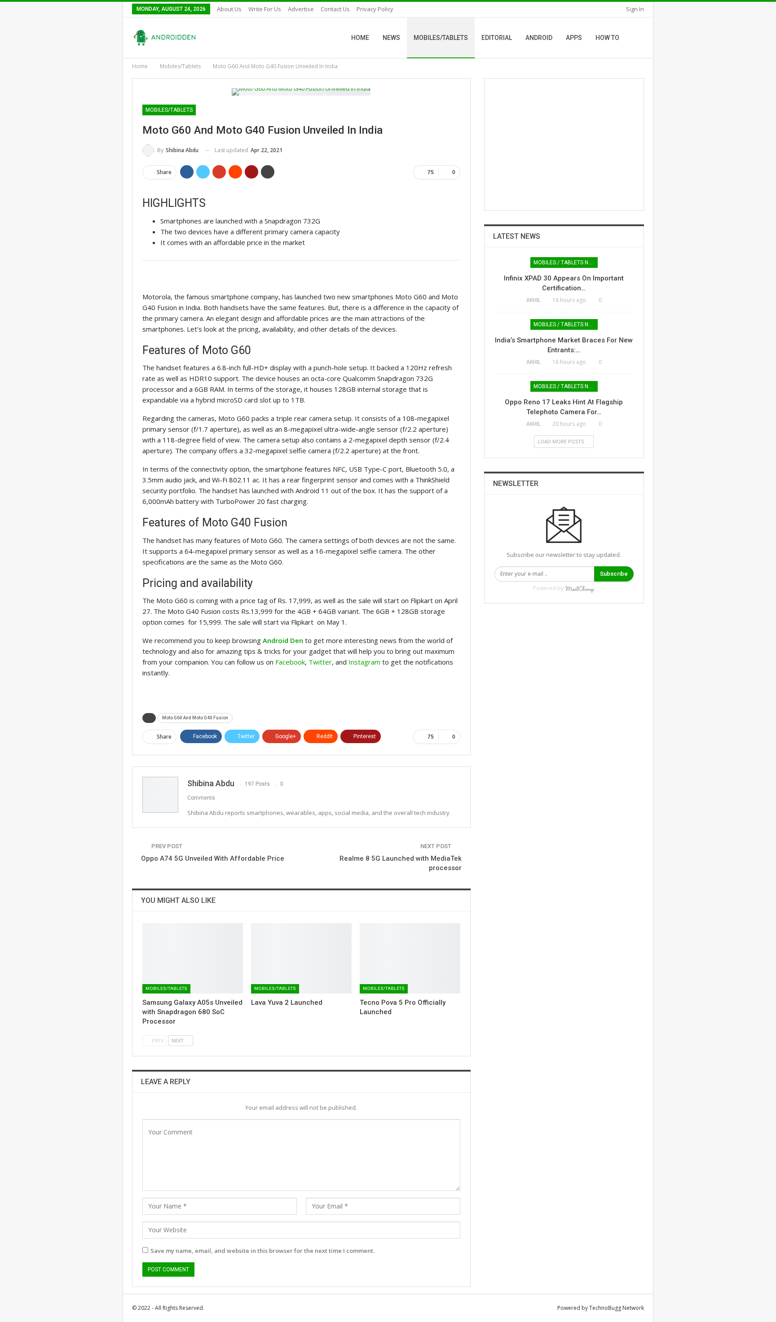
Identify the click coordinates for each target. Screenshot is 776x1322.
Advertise (301, 9)
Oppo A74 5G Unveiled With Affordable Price (212, 858)
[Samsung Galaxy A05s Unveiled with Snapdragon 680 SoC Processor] (192, 958)
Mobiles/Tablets (441, 37)
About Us (229, 9)
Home (360, 37)
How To (607, 37)
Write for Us (264, 9)
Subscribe (614, 573)
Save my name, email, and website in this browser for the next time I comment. (262, 1251)
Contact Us (335, 9)
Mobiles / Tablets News (566, 262)
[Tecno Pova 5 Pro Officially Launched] (410, 958)
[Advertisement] (564, 144)
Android (538, 37)
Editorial (496, 37)
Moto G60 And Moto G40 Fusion (195, 717)
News (391, 37)
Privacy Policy (375, 9)
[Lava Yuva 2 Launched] (301, 958)
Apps (574, 37)
